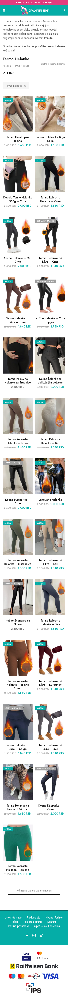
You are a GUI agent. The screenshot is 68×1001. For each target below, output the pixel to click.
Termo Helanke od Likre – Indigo (17, 747)
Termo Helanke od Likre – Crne (50, 260)
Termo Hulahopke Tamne (17, 139)
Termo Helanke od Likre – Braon (17, 320)
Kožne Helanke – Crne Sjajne (50, 320)
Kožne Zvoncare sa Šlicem (18, 622)
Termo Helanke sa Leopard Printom (17, 807)
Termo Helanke (13, 86)
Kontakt (51, 922)
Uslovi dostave (13, 918)
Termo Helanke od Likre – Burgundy (50, 683)
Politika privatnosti (18, 926)
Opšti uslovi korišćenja (47, 926)
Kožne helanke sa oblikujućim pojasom (50, 381)
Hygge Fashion (54, 918)
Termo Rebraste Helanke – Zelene (17, 868)
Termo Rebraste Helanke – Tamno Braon (17, 685)
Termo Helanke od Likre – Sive (50, 747)
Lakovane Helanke (50, 500)
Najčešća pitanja (32, 922)
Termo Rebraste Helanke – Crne (50, 199)
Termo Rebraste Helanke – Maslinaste (17, 562)
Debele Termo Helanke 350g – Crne (17, 199)
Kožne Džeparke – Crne (50, 807)
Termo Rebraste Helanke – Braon (18, 441)
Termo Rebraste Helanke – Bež (50, 441)
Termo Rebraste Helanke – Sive (50, 622)
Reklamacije (33, 918)
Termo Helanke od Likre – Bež (50, 562)
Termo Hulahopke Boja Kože (50, 139)
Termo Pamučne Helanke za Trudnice (18, 381)
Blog (15, 922)
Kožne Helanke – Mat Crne (18, 260)
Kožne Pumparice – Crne (17, 501)
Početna (7, 65)
